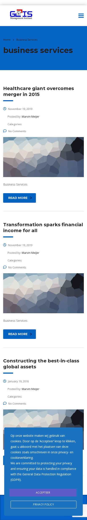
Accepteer (43, 492)
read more (17, 198)
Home (7, 40)
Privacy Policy (43, 504)
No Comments (17, 131)
